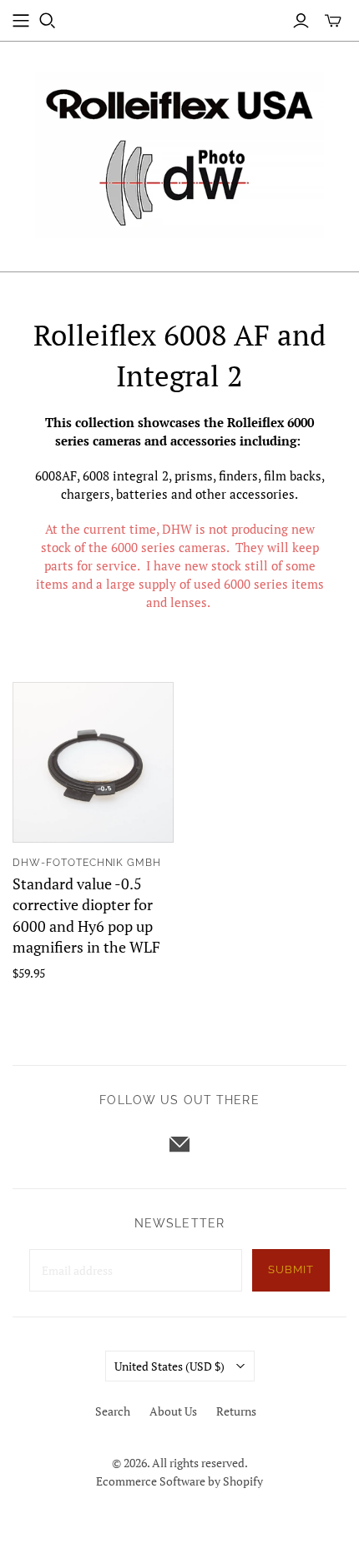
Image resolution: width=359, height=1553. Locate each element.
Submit (291, 1269)
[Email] (179, 1144)
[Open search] (47, 20)
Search (112, 1411)
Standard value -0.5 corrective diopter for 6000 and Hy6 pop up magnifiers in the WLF (86, 915)
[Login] (301, 21)
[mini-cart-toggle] (333, 21)
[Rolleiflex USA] (179, 153)
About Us (173, 1411)
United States (169, 1366)
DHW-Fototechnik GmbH (87, 863)
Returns (236, 1411)
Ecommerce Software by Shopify (179, 1481)
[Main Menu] (21, 20)
